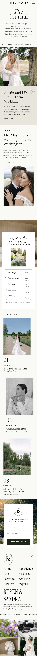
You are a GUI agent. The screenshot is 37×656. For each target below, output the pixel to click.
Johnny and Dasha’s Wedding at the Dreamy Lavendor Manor (14, 491)
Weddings (7, 130)
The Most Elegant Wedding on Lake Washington (17, 139)
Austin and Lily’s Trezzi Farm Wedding (17, 97)
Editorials (11, 425)
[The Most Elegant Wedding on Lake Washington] (19, 186)
